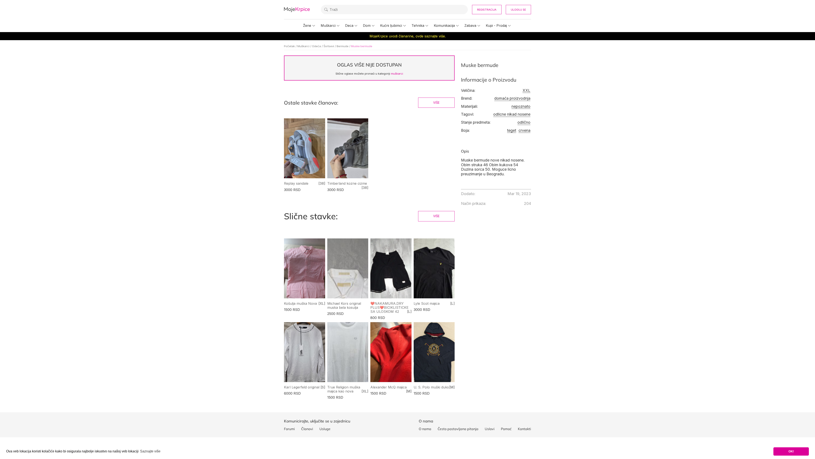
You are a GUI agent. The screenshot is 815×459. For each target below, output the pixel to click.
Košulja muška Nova (300, 303)
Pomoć (506, 429)
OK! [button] (791, 451)
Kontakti (524, 429)
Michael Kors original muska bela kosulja (344, 305)
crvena (524, 130)
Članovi (307, 429)
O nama (425, 429)
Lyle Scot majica (427, 303)
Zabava (470, 25)
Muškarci (328, 25)
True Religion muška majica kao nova (343, 389)
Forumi (289, 429)
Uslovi (490, 429)
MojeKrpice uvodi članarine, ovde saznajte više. (408, 36)
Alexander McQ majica (388, 387)
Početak (289, 46)
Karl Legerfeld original (301, 387)
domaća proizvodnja (512, 98)
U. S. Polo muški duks (431, 387)
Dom (367, 25)
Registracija (486, 9)
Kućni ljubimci (391, 25)
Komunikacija (444, 25)
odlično (523, 122)
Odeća (316, 46)
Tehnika (418, 25)
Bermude (342, 46)
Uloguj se (518, 9)
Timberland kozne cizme (347, 183)
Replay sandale (296, 183)
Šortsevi (328, 46)
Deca (349, 25)
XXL (526, 90)
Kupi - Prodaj (496, 25)
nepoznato (520, 106)
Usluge (324, 429)
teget (511, 130)
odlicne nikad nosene (511, 114)
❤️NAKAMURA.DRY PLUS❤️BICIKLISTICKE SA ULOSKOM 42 (389, 307)
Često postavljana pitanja (458, 429)
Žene (307, 25)
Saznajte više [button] (150, 451)
